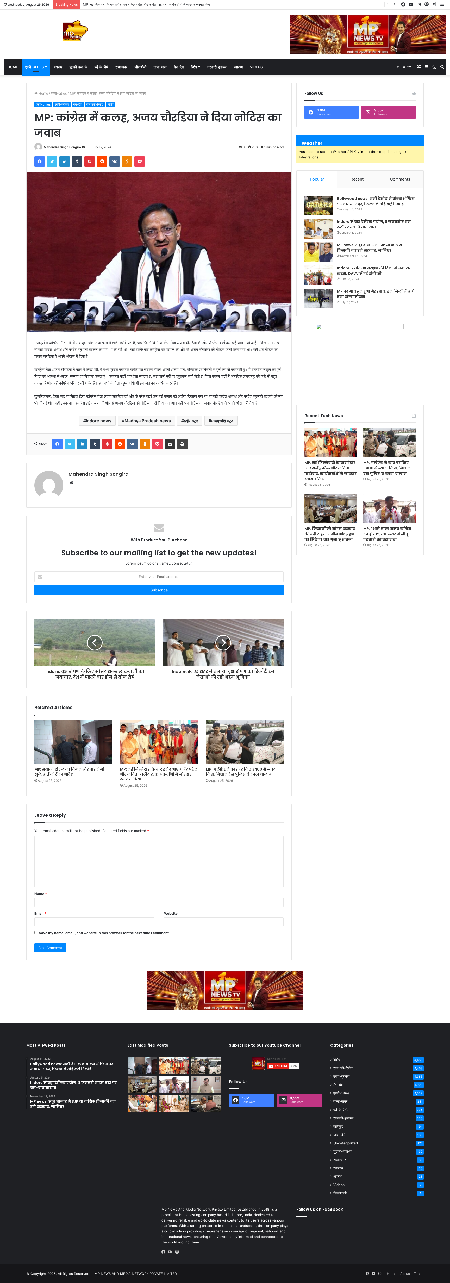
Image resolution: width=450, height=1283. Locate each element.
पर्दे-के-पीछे (101, 67)
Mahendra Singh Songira (62, 147)
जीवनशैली (140, 67)
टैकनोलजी (340, 1193)
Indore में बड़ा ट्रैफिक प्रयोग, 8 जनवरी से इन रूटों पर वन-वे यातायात (374, 224)
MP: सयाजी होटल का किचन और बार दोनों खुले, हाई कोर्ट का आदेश (69, 772)
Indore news (98, 420)
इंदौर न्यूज (191, 420)
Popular (317, 179)
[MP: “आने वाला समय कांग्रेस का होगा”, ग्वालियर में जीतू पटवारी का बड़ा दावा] (389, 508)
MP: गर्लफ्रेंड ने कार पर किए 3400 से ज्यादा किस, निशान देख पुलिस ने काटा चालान (136, 4)
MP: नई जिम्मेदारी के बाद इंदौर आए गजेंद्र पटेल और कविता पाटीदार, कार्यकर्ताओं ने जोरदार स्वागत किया (159, 774)
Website (171, 913)
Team (418, 1274)
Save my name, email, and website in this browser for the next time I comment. (104, 933)
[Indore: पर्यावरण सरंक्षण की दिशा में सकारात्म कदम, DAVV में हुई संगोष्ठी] (318, 275)
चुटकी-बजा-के (78, 67)
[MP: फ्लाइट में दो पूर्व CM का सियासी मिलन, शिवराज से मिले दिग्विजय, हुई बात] (206, 1103)
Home (13, 67)
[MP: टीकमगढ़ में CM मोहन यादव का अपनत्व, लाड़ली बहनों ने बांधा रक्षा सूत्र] (142, 1103)
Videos (256, 67)
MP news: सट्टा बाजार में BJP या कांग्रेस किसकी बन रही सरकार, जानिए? (369, 247)
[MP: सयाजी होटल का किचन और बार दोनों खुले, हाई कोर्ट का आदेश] (73, 742)
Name (40, 894)
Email (40, 913)
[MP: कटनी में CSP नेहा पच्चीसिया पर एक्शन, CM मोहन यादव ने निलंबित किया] (206, 1084)
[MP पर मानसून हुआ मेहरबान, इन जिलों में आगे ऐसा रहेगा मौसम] (318, 298)
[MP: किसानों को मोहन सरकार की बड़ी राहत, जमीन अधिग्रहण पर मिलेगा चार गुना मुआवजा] (330, 508)
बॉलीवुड (338, 1126)
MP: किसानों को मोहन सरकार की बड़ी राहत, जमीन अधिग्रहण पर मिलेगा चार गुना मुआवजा (329, 534)
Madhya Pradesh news (147, 420)
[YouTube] (171, 1252)
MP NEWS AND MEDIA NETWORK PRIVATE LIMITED (136, 1274)
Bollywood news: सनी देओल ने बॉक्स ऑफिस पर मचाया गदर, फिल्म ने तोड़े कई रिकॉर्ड (376, 201)
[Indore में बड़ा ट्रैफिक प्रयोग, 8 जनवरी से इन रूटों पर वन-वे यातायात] (318, 229)
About (405, 1274)
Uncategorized (345, 1143)
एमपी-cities (34, 67)
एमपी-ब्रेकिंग (62, 104)
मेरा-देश (179, 67)
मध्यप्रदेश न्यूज (222, 420)
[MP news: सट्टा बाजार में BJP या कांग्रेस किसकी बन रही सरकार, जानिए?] (318, 252)
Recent (357, 179)
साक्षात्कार (121, 67)
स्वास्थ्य (238, 67)
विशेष (194, 67)
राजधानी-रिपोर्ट (94, 104)
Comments (400, 179)
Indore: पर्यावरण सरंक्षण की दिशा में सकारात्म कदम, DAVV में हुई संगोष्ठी (375, 270)
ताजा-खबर (160, 67)
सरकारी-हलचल (217, 67)
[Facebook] (164, 1252)
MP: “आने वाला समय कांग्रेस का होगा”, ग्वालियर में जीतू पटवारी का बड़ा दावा (387, 534)
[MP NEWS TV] (75, 30)
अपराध (58, 67)
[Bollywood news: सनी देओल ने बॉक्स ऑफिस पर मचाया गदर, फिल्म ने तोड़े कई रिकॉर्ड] (318, 205)
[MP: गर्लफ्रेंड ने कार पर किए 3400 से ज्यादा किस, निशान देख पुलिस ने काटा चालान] (245, 742)
